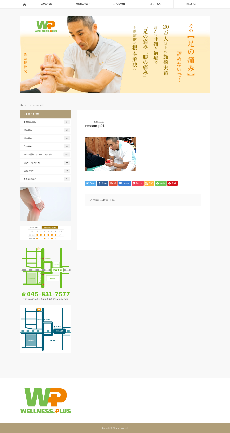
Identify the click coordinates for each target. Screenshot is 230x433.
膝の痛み (46, 138)
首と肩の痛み (46, 179)
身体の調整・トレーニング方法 (46, 154)
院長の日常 (46, 170)
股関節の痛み (46, 122)
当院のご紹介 (47, 4)
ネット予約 (155, 4)
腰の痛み (46, 130)
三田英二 (104, 200)
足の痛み (46, 146)
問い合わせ (192, 4)
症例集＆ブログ (83, 4)
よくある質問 (119, 4)
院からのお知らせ (46, 162)
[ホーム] (24, 4)
